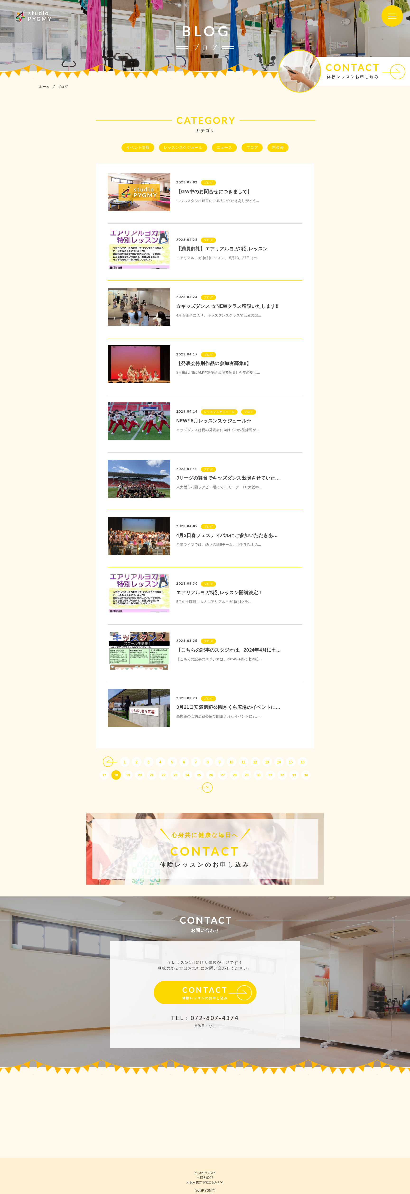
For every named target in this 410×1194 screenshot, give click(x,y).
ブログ (252, 147)
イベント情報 (137, 147)
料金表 (278, 147)
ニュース (224, 147)
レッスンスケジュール (183, 147)
